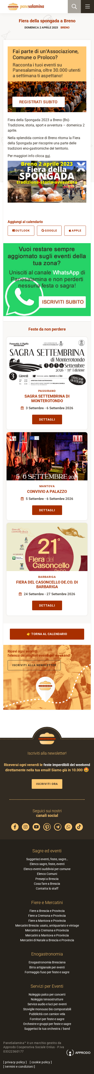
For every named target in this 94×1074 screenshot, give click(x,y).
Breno (65, 27)
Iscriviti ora (47, 784)
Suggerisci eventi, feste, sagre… (47, 859)
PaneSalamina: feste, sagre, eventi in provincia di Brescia (25, 6)
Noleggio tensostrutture (47, 999)
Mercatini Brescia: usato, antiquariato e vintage (47, 925)
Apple (76, 230)
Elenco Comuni (47, 874)
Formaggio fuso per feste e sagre (47, 972)
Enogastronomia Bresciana (47, 962)
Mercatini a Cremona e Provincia (47, 930)
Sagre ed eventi (47, 850)
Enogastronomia (47, 954)
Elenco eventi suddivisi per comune (47, 869)
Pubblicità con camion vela (47, 1014)
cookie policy (40, 1062)
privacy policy (15, 1062)
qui (47, 156)
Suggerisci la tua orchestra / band (47, 1028)
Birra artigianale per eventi (47, 967)
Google (51, 230)
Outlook (22, 230)
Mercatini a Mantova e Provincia (47, 935)
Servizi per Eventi (47, 986)
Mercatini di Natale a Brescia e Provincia (47, 940)
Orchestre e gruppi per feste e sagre (47, 1024)
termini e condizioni (19, 1066)
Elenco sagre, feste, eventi (47, 864)
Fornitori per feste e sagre (47, 1019)
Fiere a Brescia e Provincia (47, 911)
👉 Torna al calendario (47, 634)
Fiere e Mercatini (47, 902)
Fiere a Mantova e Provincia (47, 920)
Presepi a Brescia (47, 879)
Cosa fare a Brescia (47, 883)
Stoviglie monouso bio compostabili (47, 1009)
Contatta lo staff (47, 888)
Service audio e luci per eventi (47, 1004)
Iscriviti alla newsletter (34, 665)
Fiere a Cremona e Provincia (47, 915)
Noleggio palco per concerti (47, 994)
